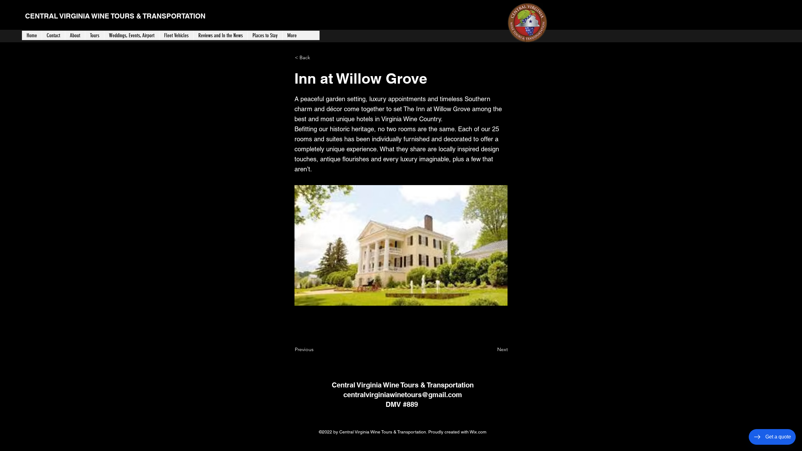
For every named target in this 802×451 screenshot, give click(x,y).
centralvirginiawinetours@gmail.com (402, 395)
